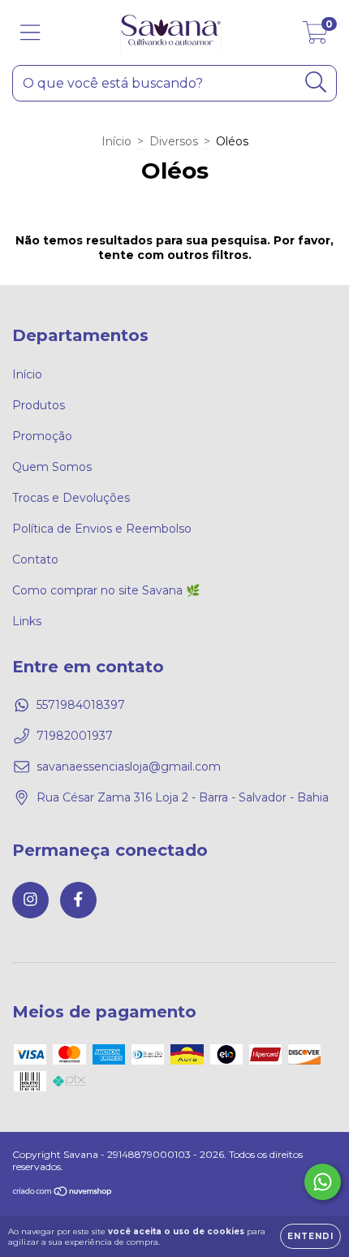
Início (116, 141)
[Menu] (30, 33)
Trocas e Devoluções (71, 497)
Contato (35, 559)
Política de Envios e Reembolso (102, 528)
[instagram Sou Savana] (30, 900)
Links (26, 621)
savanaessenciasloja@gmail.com (129, 766)
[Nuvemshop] (63, 1193)
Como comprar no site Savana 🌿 (106, 590)
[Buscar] (316, 82)
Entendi (310, 1236)
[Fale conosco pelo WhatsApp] (322, 1182)
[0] (315, 36)
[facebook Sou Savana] (78, 900)
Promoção (42, 436)
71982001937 (75, 735)
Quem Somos (52, 467)
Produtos (38, 405)
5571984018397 (81, 705)
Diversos (173, 141)
